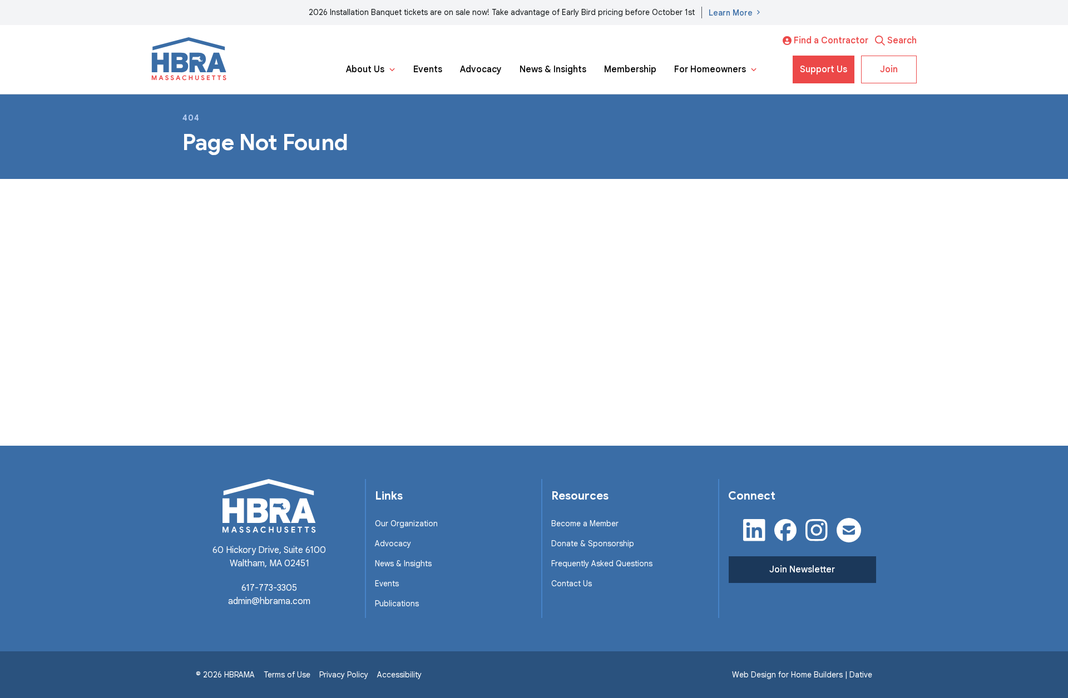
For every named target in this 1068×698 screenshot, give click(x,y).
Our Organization (406, 523)
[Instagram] (816, 530)
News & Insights (553, 69)
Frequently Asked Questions (601, 564)
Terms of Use (287, 675)
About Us (365, 69)
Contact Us (571, 584)
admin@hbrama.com (269, 601)
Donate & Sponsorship (592, 544)
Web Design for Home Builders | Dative (802, 675)
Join (889, 69)
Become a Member (585, 523)
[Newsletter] (849, 530)
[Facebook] (785, 530)
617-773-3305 (269, 588)
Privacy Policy (343, 675)
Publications (397, 604)
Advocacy (481, 69)
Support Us (823, 69)
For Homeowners (710, 69)
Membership (630, 69)
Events (427, 69)
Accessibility (399, 675)
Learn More (731, 13)
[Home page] (189, 59)
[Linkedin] (754, 530)
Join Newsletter (802, 569)
